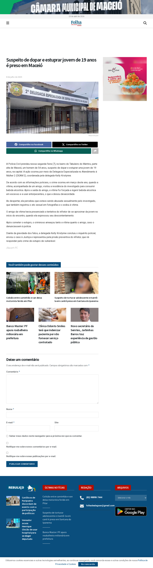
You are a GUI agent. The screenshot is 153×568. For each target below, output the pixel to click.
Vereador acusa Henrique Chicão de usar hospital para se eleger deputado (29, 529)
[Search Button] (145, 23)
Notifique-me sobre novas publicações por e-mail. (31, 456)
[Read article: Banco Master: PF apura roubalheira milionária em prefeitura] (20, 315)
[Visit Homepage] (76, 23)
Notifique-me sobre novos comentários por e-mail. (31, 447)
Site (56, 422)
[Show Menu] (7, 23)
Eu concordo (88, 564)
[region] (76, 7)
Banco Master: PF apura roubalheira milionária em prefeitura (56, 535)
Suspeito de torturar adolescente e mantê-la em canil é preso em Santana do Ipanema (76, 299)
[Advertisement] (125, 125)
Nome (10, 409)
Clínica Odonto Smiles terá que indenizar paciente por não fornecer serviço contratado (52, 334)
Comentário (13, 371)
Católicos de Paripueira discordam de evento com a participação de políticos (29, 505)
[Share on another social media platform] (95, 151)
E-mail (10, 422)
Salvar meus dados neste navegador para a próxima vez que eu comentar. (45, 436)
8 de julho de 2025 (14, 77)
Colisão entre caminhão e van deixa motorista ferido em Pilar (24, 299)
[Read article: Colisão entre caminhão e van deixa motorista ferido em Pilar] (28, 283)
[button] (125, 79)
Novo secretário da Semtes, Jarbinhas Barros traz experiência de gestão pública (84, 334)
